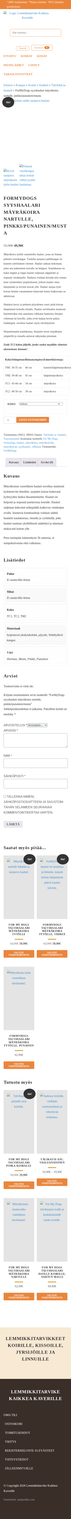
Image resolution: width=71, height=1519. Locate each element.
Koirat (26, 56)
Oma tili (22, 48)
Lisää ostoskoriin (32, 419)
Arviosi (11, 730)
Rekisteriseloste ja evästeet (29, 1450)
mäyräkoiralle (46, 442)
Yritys (10, 1441)
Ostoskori (40, 47)
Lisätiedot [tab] (29, 462)
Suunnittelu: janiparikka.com (19, 1499)
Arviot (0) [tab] (47, 462)
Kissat (42, 56)
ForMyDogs (10, 450)
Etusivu (10, 56)
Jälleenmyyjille (19, 1468)
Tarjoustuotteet (18, 74)
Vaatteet (43, 85)
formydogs (9, 442)
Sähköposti (14, 776)
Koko (12, 404)
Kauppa (20, 85)
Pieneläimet (14, 65)
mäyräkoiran (10, 446)
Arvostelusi (15, 725)
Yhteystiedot (16, 1459)
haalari (20, 442)
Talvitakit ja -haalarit (54, 434)
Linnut (34, 65)
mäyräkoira (31, 442)
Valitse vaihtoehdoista (19, 953)
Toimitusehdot (17, 1432)
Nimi (8, 755)
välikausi (36, 446)
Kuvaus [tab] (14, 462)
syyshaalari (24, 446)
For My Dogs (50, 438)
